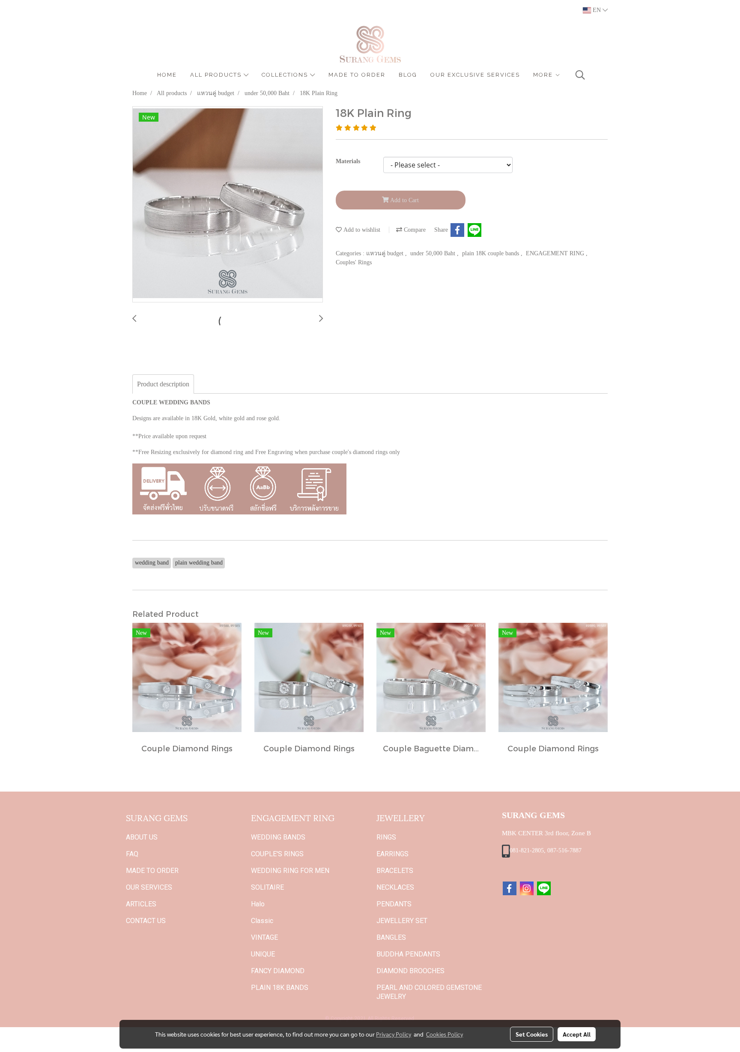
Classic (262, 921)
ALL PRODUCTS (217, 75)
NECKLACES (395, 887)
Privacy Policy (393, 1034)
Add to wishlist (361, 230)
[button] (580, 75)
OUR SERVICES (149, 887)
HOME (167, 75)
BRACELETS (394, 871)
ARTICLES (141, 904)
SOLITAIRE (267, 887)
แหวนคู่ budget (385, 253)
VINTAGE (264, 937)
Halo (258, 904)
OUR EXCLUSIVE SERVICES (475, 75)
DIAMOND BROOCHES (410, 971)
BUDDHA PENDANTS (408, 954)
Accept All (577, 1034)
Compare (414, 230)
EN (597, 10)
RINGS (386, 837)
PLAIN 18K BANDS (279, 987)
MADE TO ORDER (356, 75)
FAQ (132, 854)
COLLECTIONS (286, 75)
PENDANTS (394, 904)
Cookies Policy (444, 1034)
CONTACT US (146, 921)
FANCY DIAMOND (277, 971)
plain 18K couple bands (491, 253)
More (544, 75)
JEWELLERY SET (401, 921)
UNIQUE (263, 954)
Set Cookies (532, 1034)
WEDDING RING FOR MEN (290, 871)
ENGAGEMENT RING (556, 253)
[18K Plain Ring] (227, 205)
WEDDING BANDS (278, 837)
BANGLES (391, 937)
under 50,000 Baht (433, 253)
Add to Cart (404, 200)
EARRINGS (392, 854)
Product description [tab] (163, 384)
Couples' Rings (354, 262)
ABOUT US (142, 837)
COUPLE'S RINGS (277, 854)
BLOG (408, 75)
